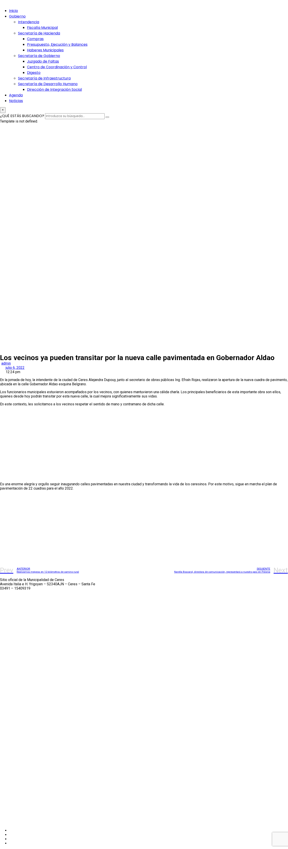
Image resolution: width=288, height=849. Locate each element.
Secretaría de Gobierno (39, 55)
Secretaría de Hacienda (39, 33)
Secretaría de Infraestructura (44, 78)
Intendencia (28, 22)
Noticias (16, 100)
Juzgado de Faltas (43, 61)
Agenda (16, 95)
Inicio (13, 10)
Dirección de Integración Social (54, 89)
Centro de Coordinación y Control (57, 67)
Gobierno (17, 16)
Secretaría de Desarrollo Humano (48, 83)
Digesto (33, 72)
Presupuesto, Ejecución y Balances (57, 44)
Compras (35, 38)
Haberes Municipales (45, 50)
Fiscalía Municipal (42, 27)
